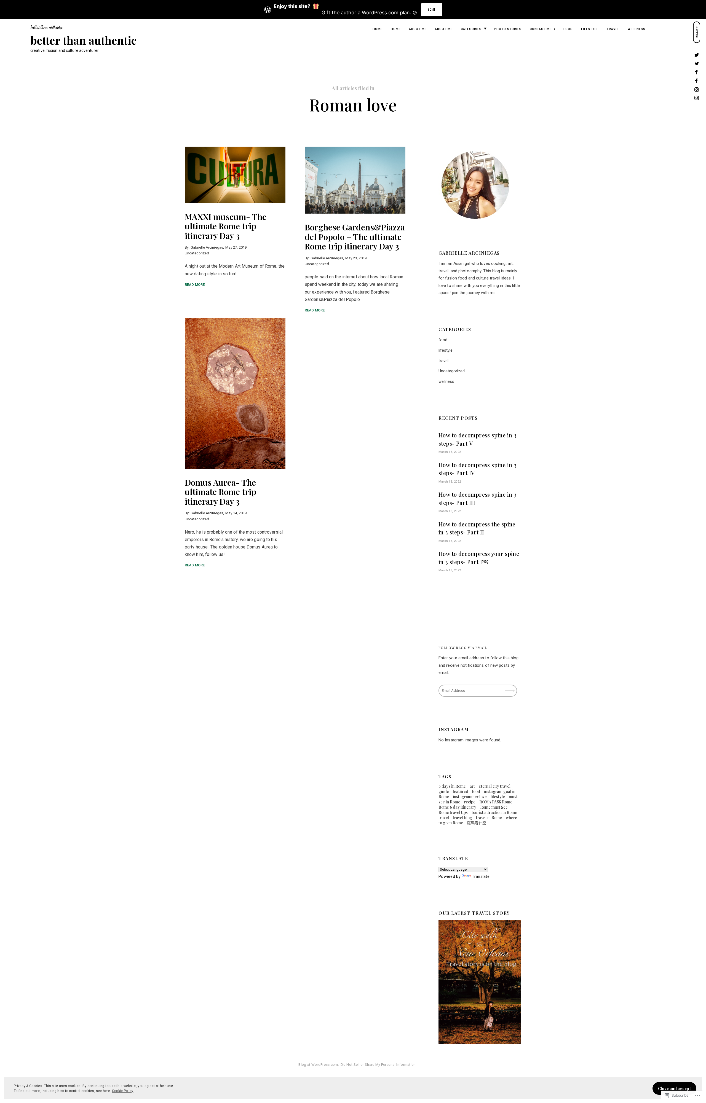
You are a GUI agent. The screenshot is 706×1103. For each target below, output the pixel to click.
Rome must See (494, 807)
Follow (510, 689)
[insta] (697, 98)
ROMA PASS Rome (495, 802)
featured (460, 791)
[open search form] (696, 11)
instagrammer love (470, 796)
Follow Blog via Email (462, 647)
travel (613, 29)
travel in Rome (489, 817)
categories (471, 29)
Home (378, 29)
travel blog (462, 817)
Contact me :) (542, 29)
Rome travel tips (453, 812)
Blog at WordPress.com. (318, 1064)
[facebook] (697, 81)
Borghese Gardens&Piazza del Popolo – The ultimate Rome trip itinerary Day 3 (355, 237)
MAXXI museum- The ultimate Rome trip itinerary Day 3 (225, 226)
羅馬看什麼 (476, 822)
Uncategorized (197, 253)
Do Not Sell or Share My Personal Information (378, 1064)
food (568, 29)
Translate (481, 876)
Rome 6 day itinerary (457, 807)
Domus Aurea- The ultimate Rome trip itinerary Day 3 (220, 492)
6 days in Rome (452, 786)
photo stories (508, 29)
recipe (469, 802)
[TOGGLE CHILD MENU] (485, 29)
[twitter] (697, 63)
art (472, 786)
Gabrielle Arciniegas (207, 247)
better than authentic (83, 40)
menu (697, 11)
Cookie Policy (122, 1091)
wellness (636, 29)
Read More (195, 284)
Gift (431, 9)
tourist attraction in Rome (494, 812)
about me (418, 29)
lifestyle (589, 29)
